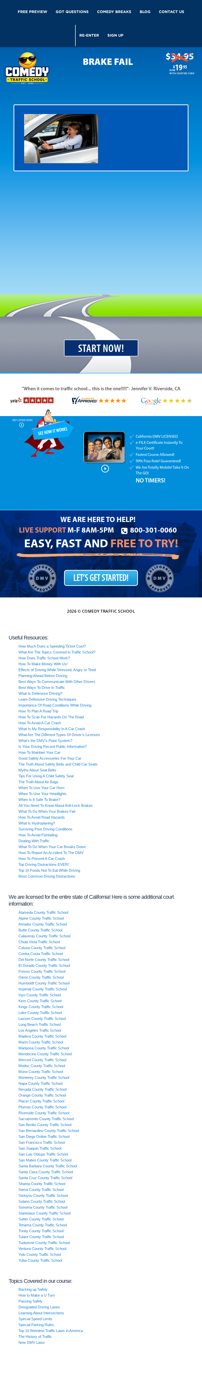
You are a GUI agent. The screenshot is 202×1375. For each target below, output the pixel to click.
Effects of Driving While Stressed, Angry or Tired (57, 670)
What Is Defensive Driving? (40, 693)
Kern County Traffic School (40, 1001)
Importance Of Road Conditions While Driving (54, 705)
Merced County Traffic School (42, 1060)
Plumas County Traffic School (42, 1107)
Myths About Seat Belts (37, 770)
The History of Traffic (35, 1336)
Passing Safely (30, 1301)
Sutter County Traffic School (41, 1219)
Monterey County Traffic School (43, 1077)
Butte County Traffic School (40, 930)
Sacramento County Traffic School (46, 1119)
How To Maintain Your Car (39, 752)
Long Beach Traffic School (39, 1024)
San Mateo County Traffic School (44, 1160)
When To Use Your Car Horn (41, 788)
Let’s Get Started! (101, 578)
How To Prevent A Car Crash (41, 858)
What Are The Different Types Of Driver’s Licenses (59, 735)
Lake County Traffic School (40, 1013)
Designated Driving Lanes (39, 1307)
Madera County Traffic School (42, 1036)
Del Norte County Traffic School (43, 959)
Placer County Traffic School (41, 1101)
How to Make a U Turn (36, 1295)
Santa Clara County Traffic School (45, 1172)
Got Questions (72, 12)
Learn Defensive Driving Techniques (47, 699)
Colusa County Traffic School (41, 948)
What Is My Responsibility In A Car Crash (51, 729)
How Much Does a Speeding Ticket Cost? (52, 646)
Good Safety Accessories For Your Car (49, 758)
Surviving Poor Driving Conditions (45, 829)
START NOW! (101, 349)
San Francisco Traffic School (41, 1142)
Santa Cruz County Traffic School (45, 1178)
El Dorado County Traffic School (44, 965)
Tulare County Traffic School (41, 1237)
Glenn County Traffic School (41, 977)
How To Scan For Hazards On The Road (51, 717)
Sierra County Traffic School (41, 1189)
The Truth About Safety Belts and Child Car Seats (58, 764)
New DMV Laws (31, 1342)
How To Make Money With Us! (42, 664)
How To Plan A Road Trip (38, 711)
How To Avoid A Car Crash (39, 723)
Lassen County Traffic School (42, 1018)
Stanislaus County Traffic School (44, 1213)
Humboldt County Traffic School (43, 983)
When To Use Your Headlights (42, 794)
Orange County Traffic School (42, 1095)
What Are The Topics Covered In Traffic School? (56, 652)
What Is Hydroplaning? (36, 823)
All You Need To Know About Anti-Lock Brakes (55, 805)
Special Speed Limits (35, 1319)
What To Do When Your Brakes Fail (46, 811)
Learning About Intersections (41, 1313)
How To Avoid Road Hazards (41, 817)
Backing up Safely (33, 1289)
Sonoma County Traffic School (42, 1207)
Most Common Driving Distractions (46, 876)
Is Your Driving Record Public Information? (52, 746)
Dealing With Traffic (34, 841)
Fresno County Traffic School (41, 971)
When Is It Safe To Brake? (39, 799)
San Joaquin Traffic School (39, 1148)
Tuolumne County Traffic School (44, 1243)
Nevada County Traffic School (42, 1089)
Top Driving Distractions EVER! (43, 864)
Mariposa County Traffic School (43, 1048)
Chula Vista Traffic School (39, 942)
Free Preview (32, 12)
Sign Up (115, 35)
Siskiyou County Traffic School (43, 1195)
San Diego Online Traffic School (43, 1136)
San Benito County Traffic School (44, 1125)
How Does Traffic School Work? (44, 658)
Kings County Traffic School (40, 1007)
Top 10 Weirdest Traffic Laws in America (50, 1331)
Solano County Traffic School (41, 1201)
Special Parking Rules (36, 1325)
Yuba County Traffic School (40, 1260)
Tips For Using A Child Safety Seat (46, 776)
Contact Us (171, 12)
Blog (145, 12)
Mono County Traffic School (40, 1072)
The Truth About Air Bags (38, 782)
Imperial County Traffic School (42, 989)
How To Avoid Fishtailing (37, 835)
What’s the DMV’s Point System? (45, 740)
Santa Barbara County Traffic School (47, 1166)
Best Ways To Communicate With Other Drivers (56, 682)
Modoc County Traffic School (41, 1066)
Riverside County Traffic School (43, 1113)
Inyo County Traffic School (39, 995)
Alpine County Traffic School (41, 918)
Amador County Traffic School (42, 924)
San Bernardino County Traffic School (48, 1131)
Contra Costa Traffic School (40, 954)
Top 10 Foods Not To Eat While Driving (49, 870)
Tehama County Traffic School (42, 1225)
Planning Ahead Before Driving (42, 676)
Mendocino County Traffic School (45, 1054)
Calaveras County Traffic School (44, 936)
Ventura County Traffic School (42, 1248)
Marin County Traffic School (40, 1042)
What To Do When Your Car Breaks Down (52, 847)
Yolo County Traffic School (39, 1254)
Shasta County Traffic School (41, 1184)
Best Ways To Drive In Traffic (41, 687)
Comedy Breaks (114, 12)
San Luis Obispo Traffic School (43, 1154)
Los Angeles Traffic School (39, 1030)
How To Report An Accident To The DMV (51, 853)
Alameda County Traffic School (43, 912)
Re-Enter (89, 35)
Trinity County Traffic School (41, 1231)
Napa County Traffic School (40, 1083)
